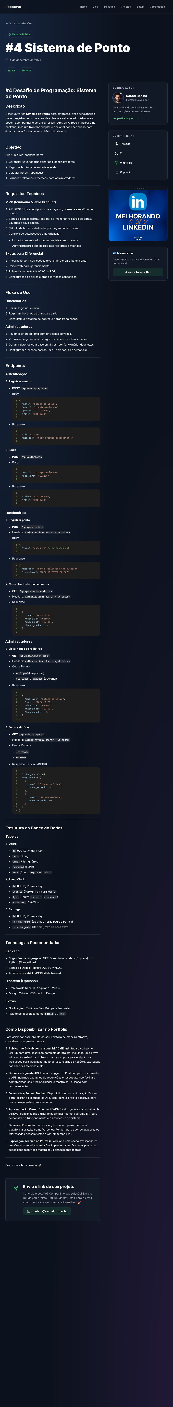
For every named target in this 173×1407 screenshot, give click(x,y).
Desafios (109, 6)
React (11, 70)
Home (83, 6)
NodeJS (27, 70)
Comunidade (157, 6)
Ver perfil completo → (125, 118)
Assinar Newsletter (138, 272)
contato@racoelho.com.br (49, 1211)
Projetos (126, 6)
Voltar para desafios (20, 23)
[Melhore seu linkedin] (138, 215)
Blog (95, 6)
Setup (140, 6)
